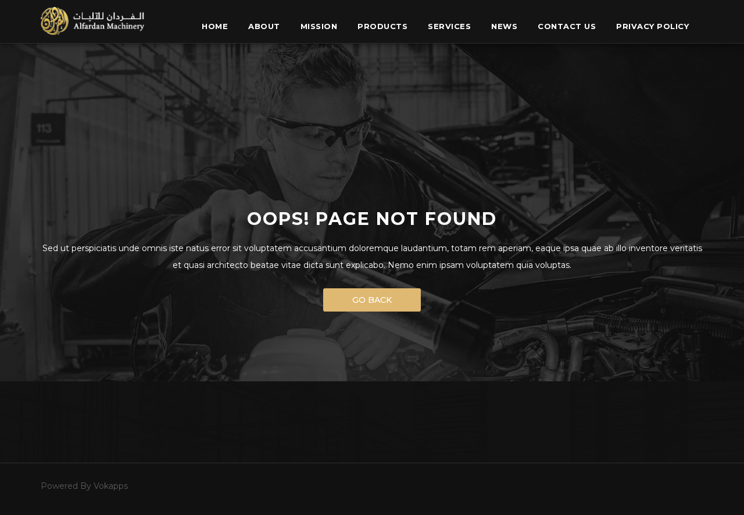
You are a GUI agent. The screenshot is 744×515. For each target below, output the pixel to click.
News (504, 26)
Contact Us (567, 26)
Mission (319, 26)
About (264, 26)
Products (382, 26)
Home (215, 26)
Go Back (372, 300)
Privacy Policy (652, 26)
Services (449, 26)
